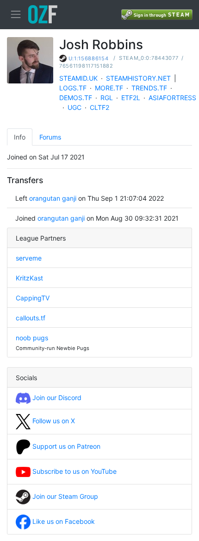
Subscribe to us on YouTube (74, 471)
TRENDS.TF (149, 88)
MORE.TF (109, 88)
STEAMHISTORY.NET (138, 78)
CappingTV (33, 298)
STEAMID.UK (78, 78)
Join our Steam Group (64, 496)
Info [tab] (19, 137)
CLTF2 (99, 107)
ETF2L (130, 98)
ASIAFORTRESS (172, 98)
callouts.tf (30, 318)
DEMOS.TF (75, 98)
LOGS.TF (73, 88)
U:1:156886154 (88, 58)
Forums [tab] (50, 137)
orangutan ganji (52, 198)
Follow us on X (53, 421)
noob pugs (32, 338)
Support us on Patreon (65, 446)
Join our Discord (56, 397)
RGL (106, 98)
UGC (74, 107)
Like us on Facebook (63, 521)
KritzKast (29, 278)
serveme (29, 258)
